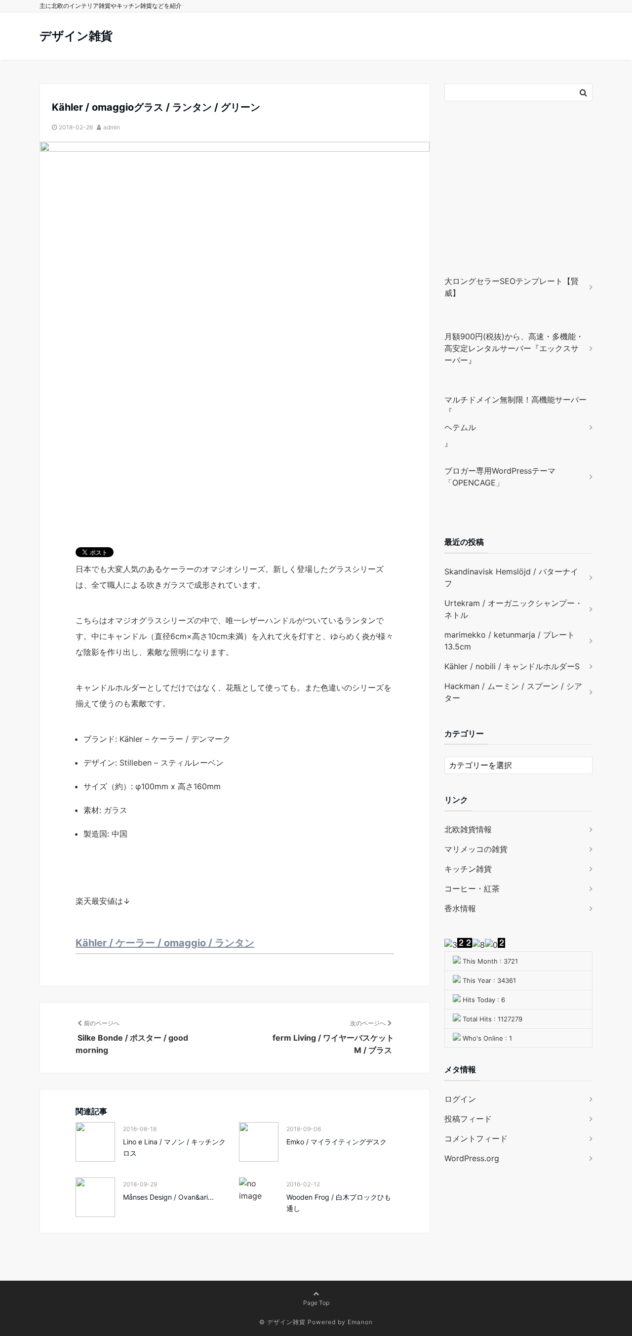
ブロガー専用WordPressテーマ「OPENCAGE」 (499, 476)
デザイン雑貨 (76, 36)
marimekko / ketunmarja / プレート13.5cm (509, 640)
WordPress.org (471, 1158)
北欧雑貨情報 (468, 829)
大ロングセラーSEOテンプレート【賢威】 (511, 287)
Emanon (360, 1322)
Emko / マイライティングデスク (336, 1141)
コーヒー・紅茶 (472, 888)
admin (111, 127)
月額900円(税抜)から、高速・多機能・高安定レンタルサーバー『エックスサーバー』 (514, 348)
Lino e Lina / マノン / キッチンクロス (174, 1147)
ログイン (460, 1099)
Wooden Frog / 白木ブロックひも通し (338, 1202)
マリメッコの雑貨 (476, 849)
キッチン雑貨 (468, 869)
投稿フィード (468, 1119)
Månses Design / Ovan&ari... (168, 1197)
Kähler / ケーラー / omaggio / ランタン (165, 943)
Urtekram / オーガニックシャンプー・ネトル (513, 609)
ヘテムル (460, 427)
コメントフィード (476, 1138)
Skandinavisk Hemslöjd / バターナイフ (511, 577)
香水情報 (460, 908)
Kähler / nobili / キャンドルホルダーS (512, 666)
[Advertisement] (506, 202)
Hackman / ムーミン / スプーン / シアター (513, 692)
